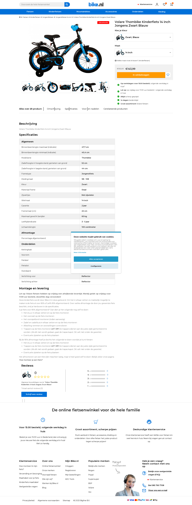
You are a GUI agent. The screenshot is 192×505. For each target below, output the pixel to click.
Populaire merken (98, 461)
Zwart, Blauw (132, 37)
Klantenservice (28, 461)
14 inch (128, 52)
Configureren (96, 266)
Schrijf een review (34, 394)
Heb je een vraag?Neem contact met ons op (156, 464)
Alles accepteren (96, 259)
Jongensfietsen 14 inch (64, 17)
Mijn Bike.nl (72, 461)
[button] (23, 87)
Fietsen (25, 17)
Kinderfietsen (35, 17)
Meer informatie (80, 252)
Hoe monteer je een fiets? (31, 360)
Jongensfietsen (47, 17)
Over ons (47, 461)
